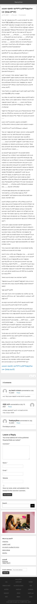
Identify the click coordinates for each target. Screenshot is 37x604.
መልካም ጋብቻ (6, 544)
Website (5, 478)
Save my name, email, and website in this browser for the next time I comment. (16, 489)
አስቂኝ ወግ (18, 589)
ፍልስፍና (18, 596)
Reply (18, 393)
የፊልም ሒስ (30, 593)
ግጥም (6, 596)
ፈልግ (32, 505)
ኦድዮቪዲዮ (30, 589)
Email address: (7, 570)
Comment (6, 444)
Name (5, 463)
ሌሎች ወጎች (18, 581)
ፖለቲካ (30, 596)
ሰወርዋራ (4, 553)
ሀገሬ (6, 581)
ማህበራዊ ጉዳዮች (6, 585)
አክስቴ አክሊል (6, 550)
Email (5, 470)
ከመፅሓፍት (6, 593)
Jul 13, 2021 (5, 15)
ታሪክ (31, 585)
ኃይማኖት (6, 589)
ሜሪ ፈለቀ (14, 15)
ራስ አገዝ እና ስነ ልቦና (18, 585)
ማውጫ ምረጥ (18, 2)
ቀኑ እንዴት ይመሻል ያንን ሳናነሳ (10, 547)
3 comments (22, 15)
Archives (5, 561)
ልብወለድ (31, 581)
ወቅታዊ (18, 593)
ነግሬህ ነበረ (5, 541)
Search (4, 503)
